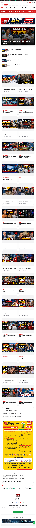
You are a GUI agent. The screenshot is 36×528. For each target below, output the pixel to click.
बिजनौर (10, 4)
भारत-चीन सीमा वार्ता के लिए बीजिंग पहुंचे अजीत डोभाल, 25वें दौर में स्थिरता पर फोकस (13, 411)
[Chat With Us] (34, 522)
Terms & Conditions (16, 517)
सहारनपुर (13, 4)
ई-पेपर (29, 2)
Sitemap (21, 517)
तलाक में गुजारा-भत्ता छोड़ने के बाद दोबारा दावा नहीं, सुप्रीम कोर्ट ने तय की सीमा (12, 416)
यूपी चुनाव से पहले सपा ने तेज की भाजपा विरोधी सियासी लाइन (10, 410)
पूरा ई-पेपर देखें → (32, 485)
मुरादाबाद (17, 4)
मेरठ (20, 4)
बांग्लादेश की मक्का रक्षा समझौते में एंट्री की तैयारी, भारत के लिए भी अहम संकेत (12, 413)
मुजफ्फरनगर (6, 4)
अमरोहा (23, 4)
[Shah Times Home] (2, 2)
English (34, 0)
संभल (27, 4)
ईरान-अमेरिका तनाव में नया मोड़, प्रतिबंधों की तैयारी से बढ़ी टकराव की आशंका (12, 481)
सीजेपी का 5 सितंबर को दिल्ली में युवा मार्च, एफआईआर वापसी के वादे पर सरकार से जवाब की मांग (14, 478)
